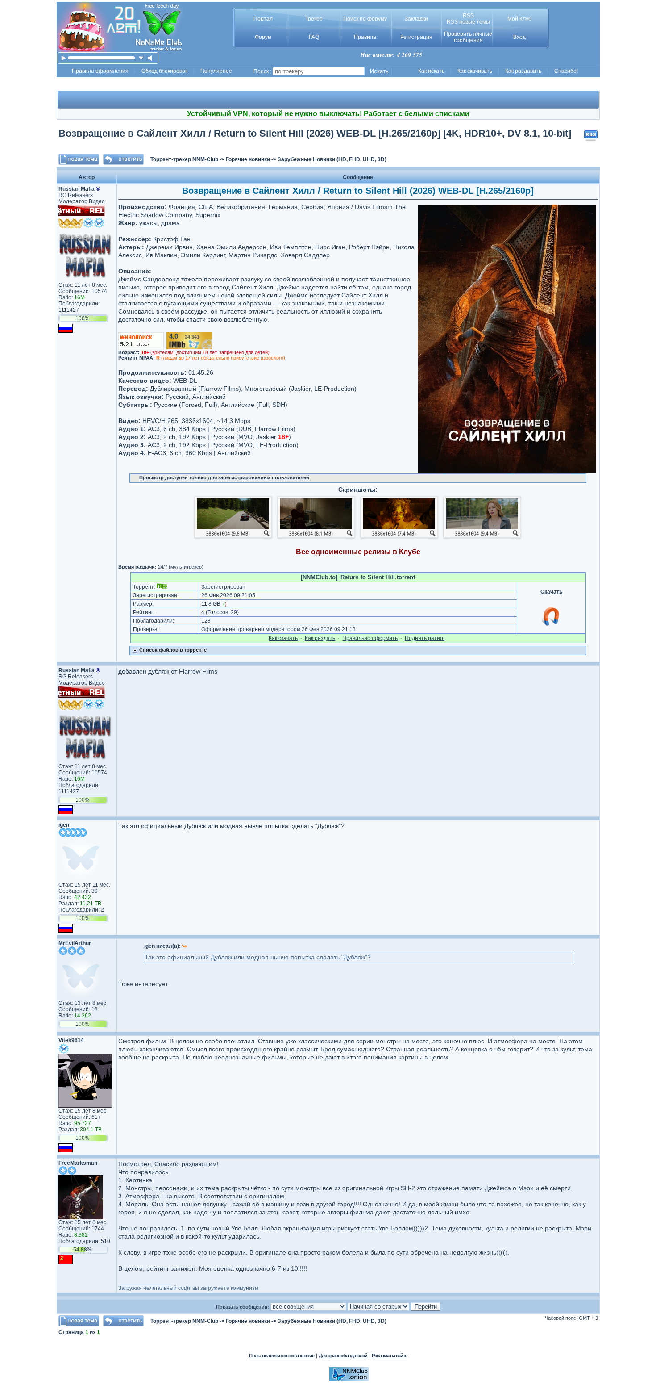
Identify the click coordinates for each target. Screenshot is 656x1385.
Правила (365, 37)
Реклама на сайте (389, 1355)
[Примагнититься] (551, 625)
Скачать (551, 592)
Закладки (416, 19)
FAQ (314, 37)
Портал (263, 19)
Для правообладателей (343, 1355)
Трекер (314, 19)
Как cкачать (283, 638)
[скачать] (141, 57)
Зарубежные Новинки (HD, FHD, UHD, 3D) (332, 159)
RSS (468, 16)
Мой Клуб (519, 19)
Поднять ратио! (424, 638)
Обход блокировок (164, 71)
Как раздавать (523, 71)
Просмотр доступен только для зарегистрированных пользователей (224, 477)
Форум (263, 37)
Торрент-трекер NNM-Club (184, 159)
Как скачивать (474, 71)
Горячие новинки (248, 159)
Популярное (216, 71)
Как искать (431, 71)
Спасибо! (566, 71)
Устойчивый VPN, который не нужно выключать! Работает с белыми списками (328, 113)
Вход (519, 37)
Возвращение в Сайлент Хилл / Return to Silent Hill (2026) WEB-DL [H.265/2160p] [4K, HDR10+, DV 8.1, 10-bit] (314, 133)
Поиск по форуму (365, 19)
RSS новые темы (468, 22)
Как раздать (320, 638)
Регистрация (416, 37)
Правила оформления (100, 71)
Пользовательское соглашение (281, 1355)
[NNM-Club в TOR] (349, 1379)
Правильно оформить (370, 638)
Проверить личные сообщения (468, 37)
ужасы (148, 222)
